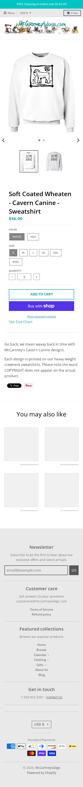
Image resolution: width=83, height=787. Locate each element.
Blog (42, 675)
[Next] (78, 140)
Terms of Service (41, 609)
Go (73, 570)
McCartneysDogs (47, 768)
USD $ (24, 13)
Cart (74, 13)
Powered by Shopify (41, 773)
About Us (41, 670)
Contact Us (54, 697)
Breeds (41, 650)
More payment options (41, 316)
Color (13, 229)
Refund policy (41, 614)
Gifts (40, 665)
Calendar (40, 655)
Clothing (40, 660)
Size (12, 245)
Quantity (15, 270)
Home (41, 645)
